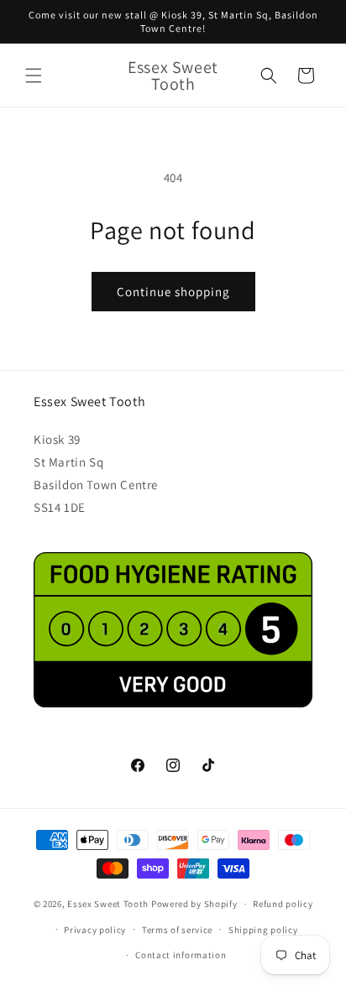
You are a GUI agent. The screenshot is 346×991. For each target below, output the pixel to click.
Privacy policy (95, 930)
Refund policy (282, 904)
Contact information (180, 955)
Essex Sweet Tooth (108, 904)
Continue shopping (173, 292)
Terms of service (177, 930)
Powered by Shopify (194, 904)
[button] (33, 75)
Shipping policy (263, 930)
